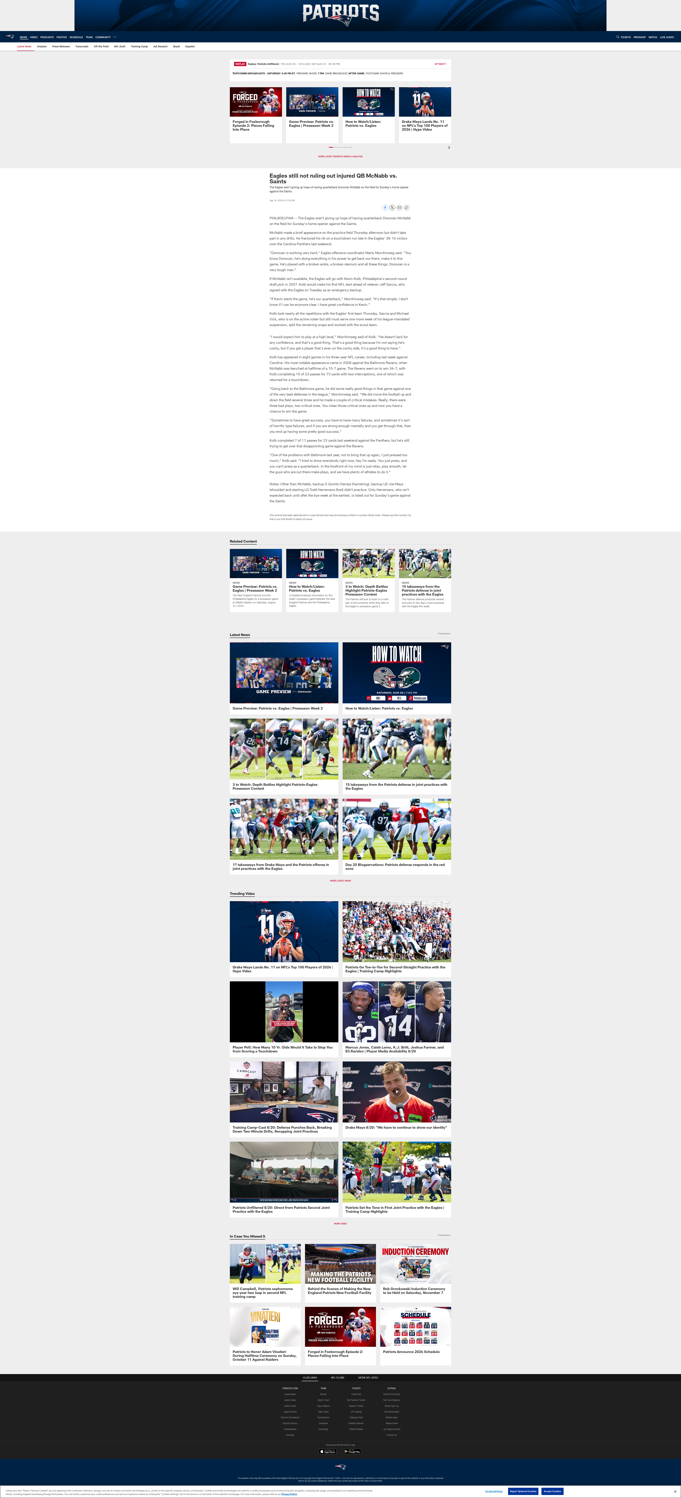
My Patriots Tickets (356, 1400)
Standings (323, 1429)
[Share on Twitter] (392, 209)
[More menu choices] (115, 36)
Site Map (290, 1435)
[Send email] (399, 209)
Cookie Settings (494, 1491)
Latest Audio (290, 1406)
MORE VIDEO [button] (340, 1223)
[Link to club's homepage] (10, 36)
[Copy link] (406, 208)
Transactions (323, 1417)
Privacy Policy (289, 1494)
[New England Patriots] (340, 1468)
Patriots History (290, 1423)
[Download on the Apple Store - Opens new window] (327, 1452)
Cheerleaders (290, 1429)
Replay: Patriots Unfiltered (263, 63)
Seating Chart (356, 1417)
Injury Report (323, 1406)
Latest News (290, 1394)
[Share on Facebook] (385, 209)
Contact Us (391, 1435)
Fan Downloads (391, 1411)
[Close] (675, 1491)
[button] (331, 147)
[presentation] (449, 148)
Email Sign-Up (392, 1406)
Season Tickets (356, 1406)
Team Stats (323, 1411)
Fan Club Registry (391, 1400)
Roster (323, 1394)
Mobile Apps (392, 1417)
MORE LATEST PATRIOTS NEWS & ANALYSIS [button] (340, 156)
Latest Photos (290, 1411)
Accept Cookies (552, 1491)
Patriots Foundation (290, 1417)
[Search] (617, 36)
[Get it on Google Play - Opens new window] (352, 1453)
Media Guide (392, 1423)
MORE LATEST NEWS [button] (340, 880)
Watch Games (356, 1429)
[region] (340, 1491)
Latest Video (290, 1400)
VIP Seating (356, 1411)
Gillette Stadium (356, 1423)
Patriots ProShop (391, 1394)
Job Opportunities (391, 1429)
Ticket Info (356, 1394)
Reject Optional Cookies (523, 1491)
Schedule (323, 1423)
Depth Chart (323, 1400)
